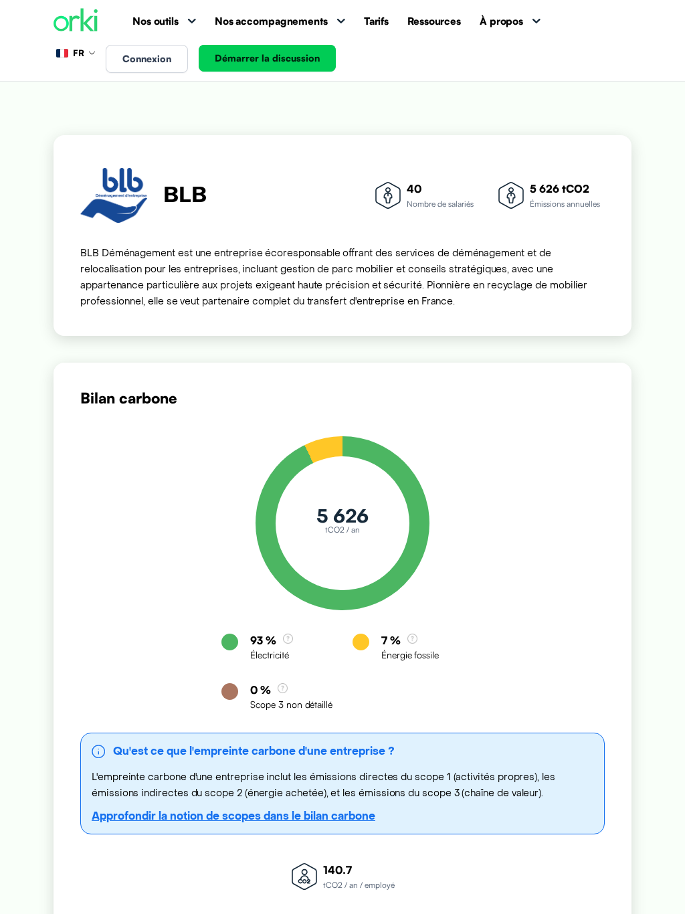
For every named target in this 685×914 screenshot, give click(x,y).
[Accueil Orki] (76, 21)
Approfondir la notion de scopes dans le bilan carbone (233, 816)
